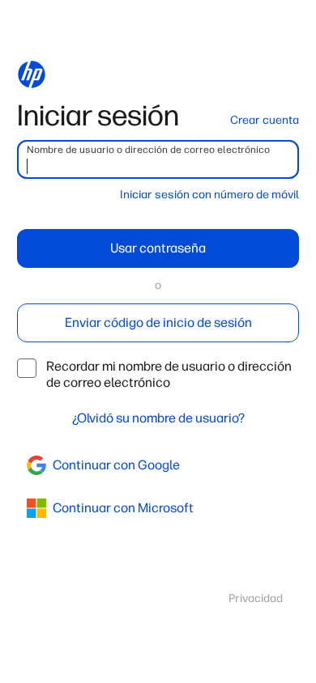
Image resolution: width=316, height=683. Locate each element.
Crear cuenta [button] (264, 120)
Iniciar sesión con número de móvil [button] (209, 195)
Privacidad (255, 598)
